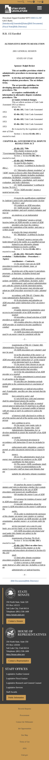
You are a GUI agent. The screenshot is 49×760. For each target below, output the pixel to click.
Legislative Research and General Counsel (23, 683)
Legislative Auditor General (17, 674)
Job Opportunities (24, 729)
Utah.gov (24, 755)
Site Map (24, 735)
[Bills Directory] (20, 27)
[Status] (25, 23)
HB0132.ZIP (36, 18)
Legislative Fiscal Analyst (16, 678)
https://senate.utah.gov (15, 615)
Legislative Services (14, 687)
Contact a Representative (18, 661)
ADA (25, 748)
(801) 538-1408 (22, 611)
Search (20, 2)
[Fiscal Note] (7, 27)
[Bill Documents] (35, 23)
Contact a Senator (15, 621)
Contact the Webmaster (24, 722)
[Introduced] (7, 23)
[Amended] (17, 23)
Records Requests (24, 709)
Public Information (16, 697)
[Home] (16, 9)
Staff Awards (11, 692)
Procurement (24, 715)
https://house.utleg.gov (15, 654)
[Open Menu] (39, 8)
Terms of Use (25, 742)
